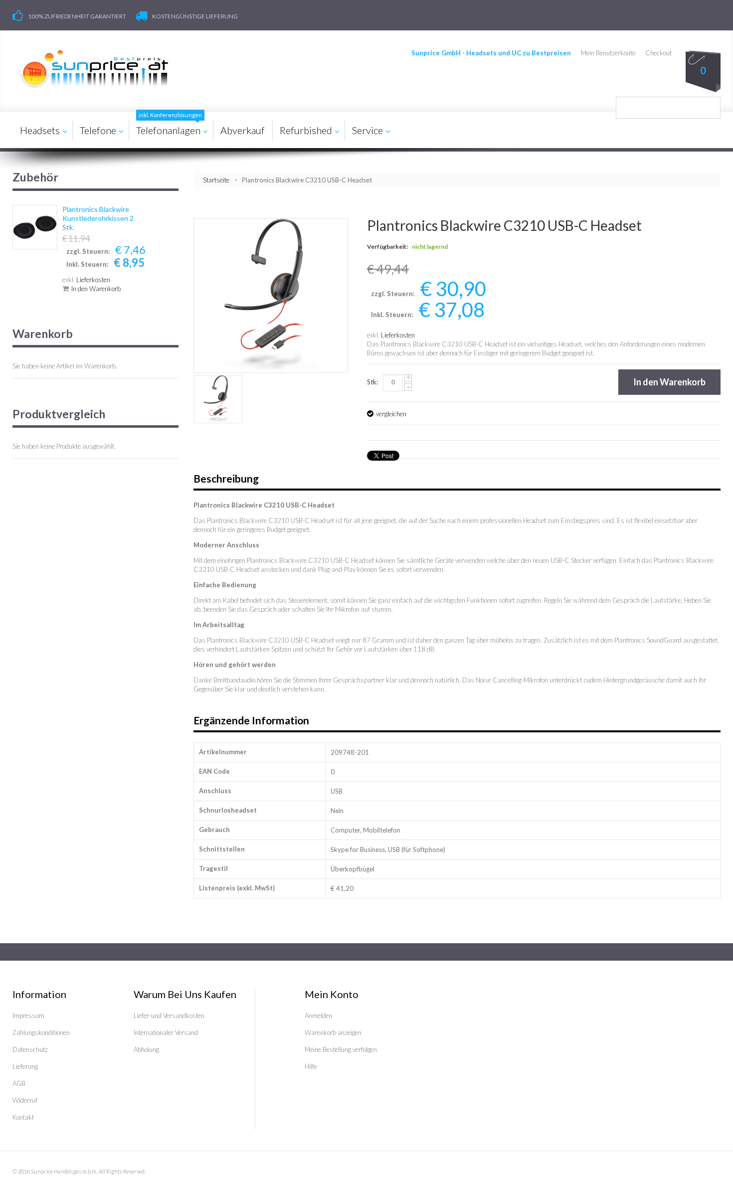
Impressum (28, 1015)
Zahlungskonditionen (41, 1032)
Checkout (658, 53)
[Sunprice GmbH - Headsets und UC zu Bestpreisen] (94, 69)
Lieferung (25, 1066)
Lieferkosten (398, 335)
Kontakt (23, 1117)
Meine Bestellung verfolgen (341, 1049)
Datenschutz (30, 1049)
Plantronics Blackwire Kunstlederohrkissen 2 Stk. (98, 218)
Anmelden (318, 1015)
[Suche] (710, 108)
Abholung (146, 1049)
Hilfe (311, 1066)
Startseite (216, 180)
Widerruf (24, 1100)
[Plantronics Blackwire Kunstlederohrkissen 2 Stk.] (34, 227)
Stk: (372, 382)
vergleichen (391, 414)
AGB (18, 1083)
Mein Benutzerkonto (608, 53)
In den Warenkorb (96, 289)
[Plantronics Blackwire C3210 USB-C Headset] (218, 399)
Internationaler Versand (166, 1032)
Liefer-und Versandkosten (169, 1015)
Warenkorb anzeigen (333, 1032)
